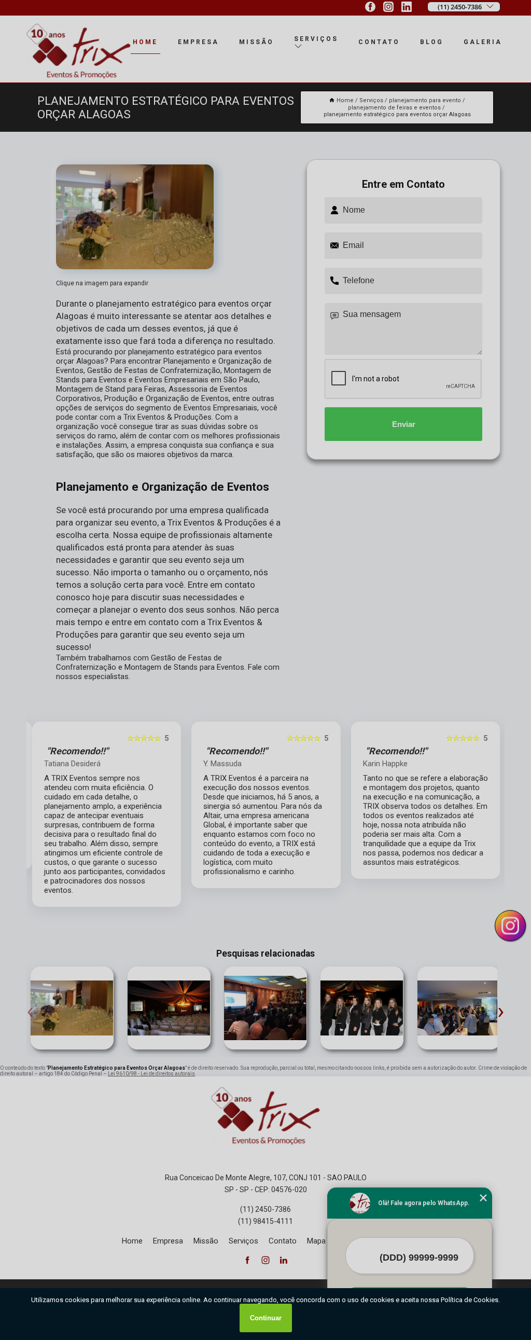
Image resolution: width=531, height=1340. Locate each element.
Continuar (266, 1318)
